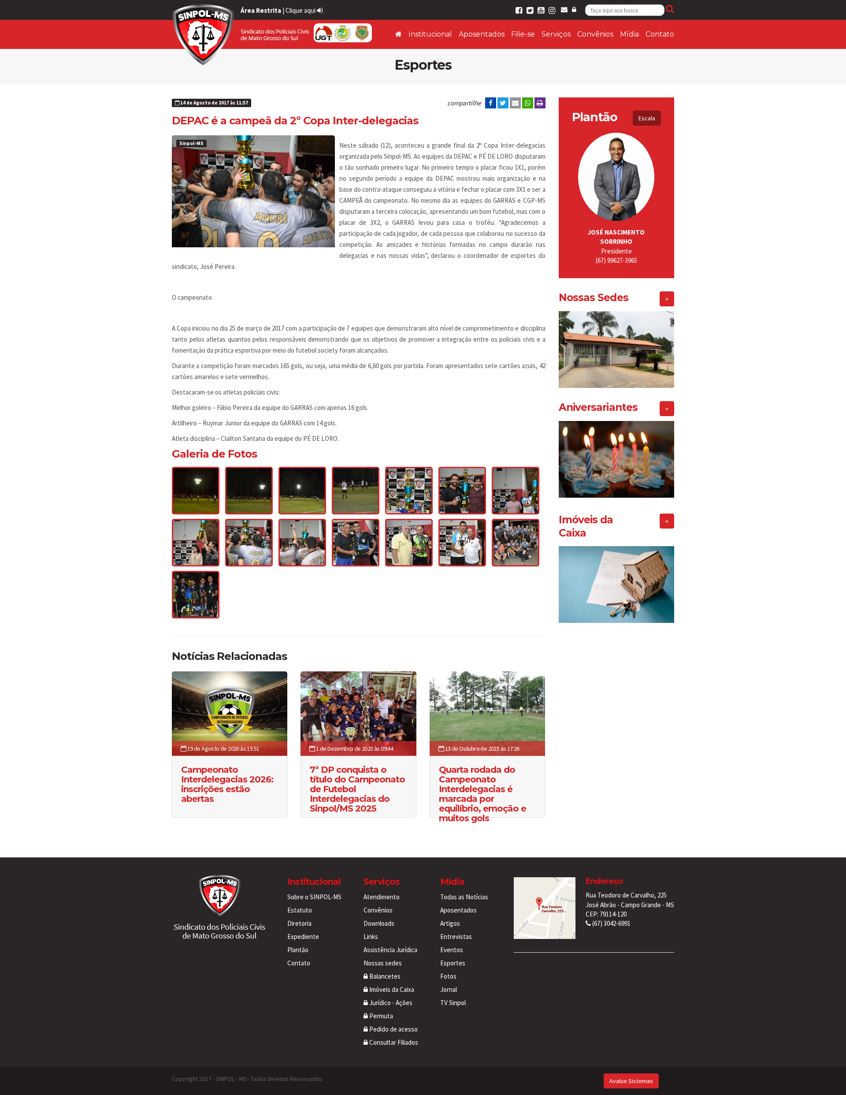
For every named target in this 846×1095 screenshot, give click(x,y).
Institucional (430, 34)
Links (371, 936)
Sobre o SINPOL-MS (314, 897)
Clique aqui (301, 10)
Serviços (556, 34)
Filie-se (523, 34)
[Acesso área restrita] (574, 9)
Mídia (629, 34)
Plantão (297, 950)
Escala (646, 118)
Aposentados (482, 34)
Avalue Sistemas (631, 1081)
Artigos (450, 923)
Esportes (452, 963)
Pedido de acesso (393, 1029)
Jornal (448, 989)
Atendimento (382, 897)
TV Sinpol (453, 1002)
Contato (660, 34)
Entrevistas (456, 936)
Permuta (380, 1016)
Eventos (451, 950)
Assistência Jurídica (390, 950)
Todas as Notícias (464, 897)
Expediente (303, 936)
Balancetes (384, 976)
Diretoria (299, 923)
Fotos (448, 976)
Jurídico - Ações (390, 1002)
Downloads (379, 923)
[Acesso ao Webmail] (564, 9)
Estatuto (299, 910)
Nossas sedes (383, 963)
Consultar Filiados (393, 1042)
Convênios (595, 34)
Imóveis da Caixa (391, 989)
